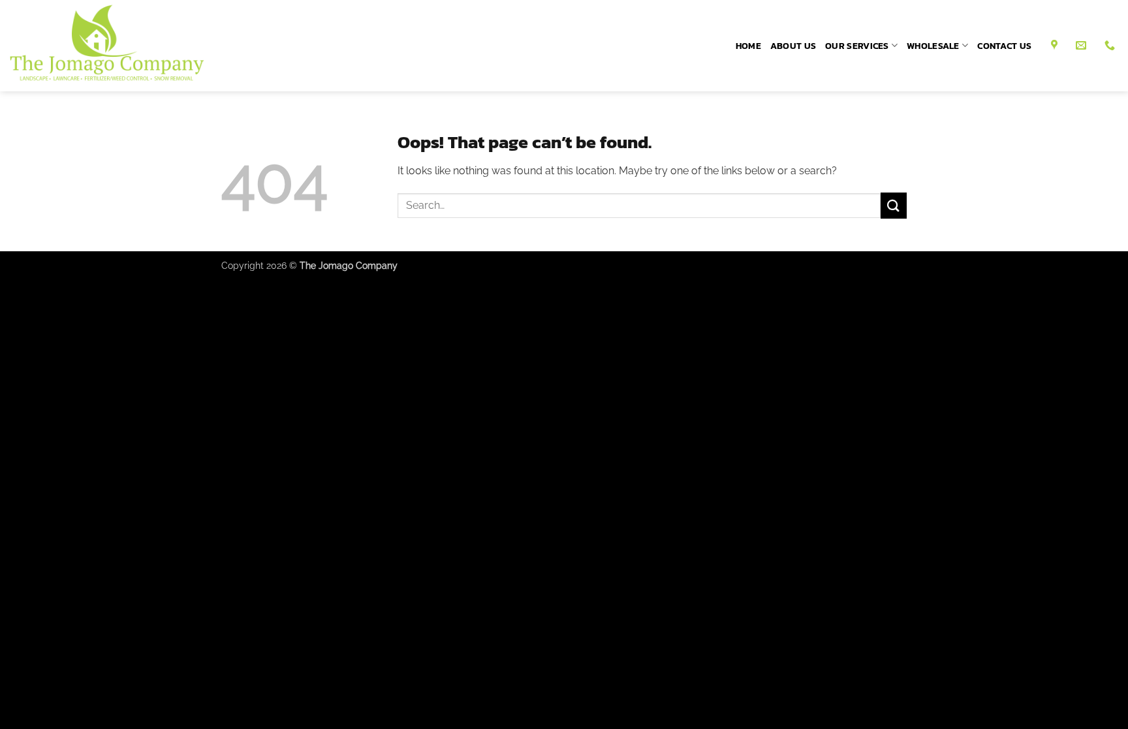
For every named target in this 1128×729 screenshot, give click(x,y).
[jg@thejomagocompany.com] (1082, 45)
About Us (793, 46)
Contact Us (1004, 46)
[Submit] (894, 205)
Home (748, 46)
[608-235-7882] (1111, 45)
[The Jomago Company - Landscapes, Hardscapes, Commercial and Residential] (124, 45)
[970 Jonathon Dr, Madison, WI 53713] (1056, 45)
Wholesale (933, 46)
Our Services (856, 46)
